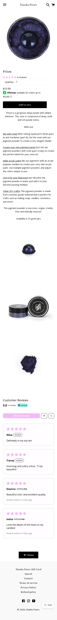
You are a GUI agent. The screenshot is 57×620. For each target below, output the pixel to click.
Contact (28, 578)
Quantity (9, 81)
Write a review (21, 415)
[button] (10, 77)
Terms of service (28, 582)
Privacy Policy (28, 587)
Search (28, 573)
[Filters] (44, 415)
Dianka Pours (28, 4)
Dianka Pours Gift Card (28, 569)
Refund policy (28, 591)
